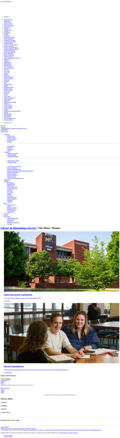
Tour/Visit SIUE (11, 210)
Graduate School (8, 56)
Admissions (7, 21)
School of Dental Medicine (11, 47)
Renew (2, 382)
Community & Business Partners (12, 111)
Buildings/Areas (8, 89)
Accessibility (24, 430)
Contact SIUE (31, 430)
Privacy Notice (39, 430)
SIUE (6, 430)
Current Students (8, 106)
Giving (6, 95)
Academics (7, 35)
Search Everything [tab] (5, 379)
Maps (5, 83)
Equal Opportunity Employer (69, 430)
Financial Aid (7, 27)
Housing (6, 28)
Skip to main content (6, 1)
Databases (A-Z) (5, 380)
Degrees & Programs (9, 37)
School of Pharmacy (9, 55)
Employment (81, 430)
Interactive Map (8, 84)
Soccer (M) (7, 71)
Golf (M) (6, 69)
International (7, 33)
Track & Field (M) (8, 77)
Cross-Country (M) (9, 66)
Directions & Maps (9, 87)
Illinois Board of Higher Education (69, 432)
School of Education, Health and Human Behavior (11, 49)
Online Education (8, 38)
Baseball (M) (7, 62)
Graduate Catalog (8, 43)
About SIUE (7, 96)
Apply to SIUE (8, 22)
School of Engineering (10, 52)
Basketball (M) (8, 64)
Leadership (7, 100)
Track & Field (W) (8, 78)
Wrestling (6, 81)
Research (6, 93)
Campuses (6, 103)
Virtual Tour (7, 92)
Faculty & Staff (8, 108)
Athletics (6, 61)
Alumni (6, 109)
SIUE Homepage (8, 19)
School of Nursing (8, 53)
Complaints (59, 430)
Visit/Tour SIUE (8, 24)
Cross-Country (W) (9, 68)
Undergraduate (8, 30)
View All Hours (5, 427)
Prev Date (3, 402)
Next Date (3, 409)
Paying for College (9, 25)
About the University (9, 97)
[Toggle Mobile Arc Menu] (4, 130)
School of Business (9, 46)
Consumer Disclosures (50, 430)
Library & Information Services (12, 58)
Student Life (7, 59)
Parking (6, 86)
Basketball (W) (8, 65)
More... (2, 383)
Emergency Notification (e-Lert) (93, 430)
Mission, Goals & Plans (10, 102)
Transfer (6, 34)
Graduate (6, 31)
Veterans (6, 112)
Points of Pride (8, 99)
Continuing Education (9, 40)
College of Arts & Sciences (11, 44)
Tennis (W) (7, 75)
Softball (6, 74)
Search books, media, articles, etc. (9, 385)
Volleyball (6, 80)
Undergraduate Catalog (10, 41)
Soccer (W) (7, 72)
